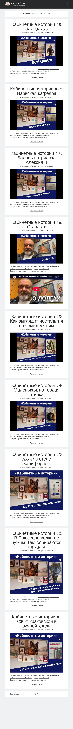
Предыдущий (14, 694)
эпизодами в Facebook (41, 71)
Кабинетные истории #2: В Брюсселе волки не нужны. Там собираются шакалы (36, 540)
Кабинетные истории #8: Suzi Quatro (36, 27)
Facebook (42, 73)
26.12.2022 (49, 230)
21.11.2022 (49, 629)
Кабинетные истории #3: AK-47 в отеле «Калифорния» (36, 459)
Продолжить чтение (36, 77)
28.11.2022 (49, 550)
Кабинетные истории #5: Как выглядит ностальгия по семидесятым (36, 321)
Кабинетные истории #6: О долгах (36, 225)
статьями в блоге (43, 69)
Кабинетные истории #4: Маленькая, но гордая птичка (36, 390)
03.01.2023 (49, 166)
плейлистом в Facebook (24, 71)
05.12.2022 (49, 467)
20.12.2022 (49, 329)
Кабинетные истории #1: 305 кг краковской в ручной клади (36, 622)
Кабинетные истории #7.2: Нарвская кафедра (36, 91)
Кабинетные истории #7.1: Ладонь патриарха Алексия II (36, 158)
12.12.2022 (49, 398)
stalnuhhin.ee (18, 3)
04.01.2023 (49, 97)
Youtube (32, 73)
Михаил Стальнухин (37, 32)
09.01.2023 (49, 32)
